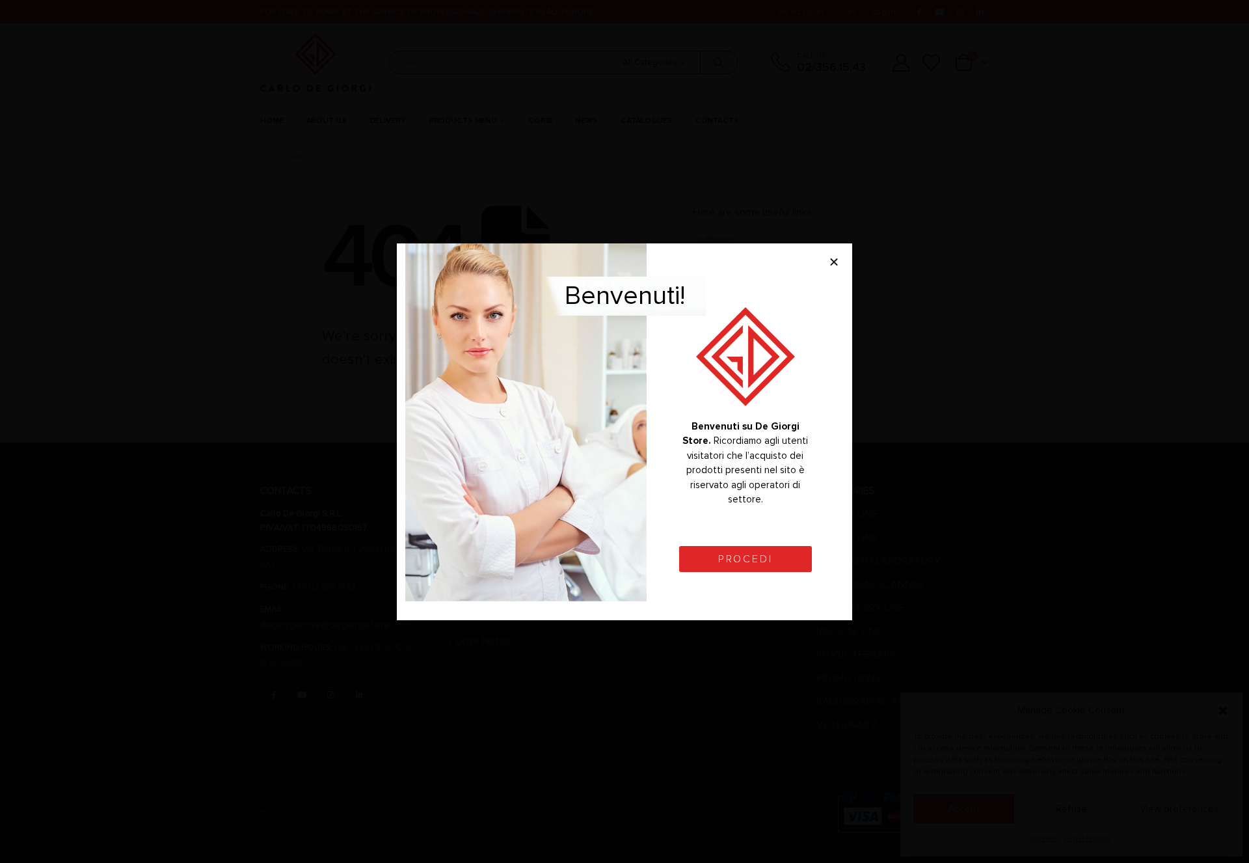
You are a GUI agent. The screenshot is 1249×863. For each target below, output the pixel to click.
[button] (834, 261)
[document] (624, 431)
